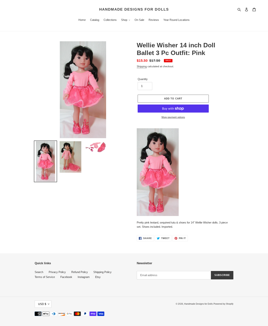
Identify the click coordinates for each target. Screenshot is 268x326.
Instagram (84, 276)
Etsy (98, 276)
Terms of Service (45, 276)
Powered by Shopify (223, 304)
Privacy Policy (57, 272)
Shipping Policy (102, 272)
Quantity (143, 79)
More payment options (173, 117)
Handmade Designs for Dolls (134, 9)
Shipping (142, 66)
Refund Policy (79, 272)
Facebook (66, 276)
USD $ (42, 304)
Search (39, 272)
